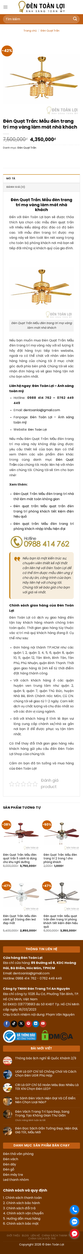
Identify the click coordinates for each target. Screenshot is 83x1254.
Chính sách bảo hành (23, 1203)
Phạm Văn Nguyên (60, 1014)
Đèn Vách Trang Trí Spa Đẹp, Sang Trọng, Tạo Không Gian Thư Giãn (42, 1113)
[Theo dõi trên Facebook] (6, 1024)
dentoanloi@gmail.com (41, 410)
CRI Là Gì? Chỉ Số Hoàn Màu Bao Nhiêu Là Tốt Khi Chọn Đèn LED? (47, 1087)
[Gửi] (75, 19)
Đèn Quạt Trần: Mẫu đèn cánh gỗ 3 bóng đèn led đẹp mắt (19, 920)
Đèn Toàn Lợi (37, 429)
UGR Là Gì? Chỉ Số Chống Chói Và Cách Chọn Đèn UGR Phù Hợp (45, 1073)
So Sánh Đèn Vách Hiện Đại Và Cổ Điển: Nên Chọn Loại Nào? (45, 1100)
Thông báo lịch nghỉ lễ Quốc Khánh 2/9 (45, 1058)
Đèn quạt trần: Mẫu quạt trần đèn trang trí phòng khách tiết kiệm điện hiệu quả (43, 511)
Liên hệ (35, 1235)
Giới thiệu (13, 1235)
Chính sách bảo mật (22, 1223)
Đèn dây (9, 1164)
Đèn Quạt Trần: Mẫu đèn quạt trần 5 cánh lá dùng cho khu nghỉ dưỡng (20, 858)
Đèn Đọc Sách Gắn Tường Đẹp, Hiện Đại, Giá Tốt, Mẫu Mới (46, 1130)
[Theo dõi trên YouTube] (43, 1024)
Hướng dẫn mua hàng (23, 1218)
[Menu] (5, 7)
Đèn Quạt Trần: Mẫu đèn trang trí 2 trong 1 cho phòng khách (60, 858)
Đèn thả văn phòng (18, 1154)
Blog (25, 1235)
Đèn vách (10, 1159)
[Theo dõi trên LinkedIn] (35, 1024)
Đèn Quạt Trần (50, 31)
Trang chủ (30, 31)
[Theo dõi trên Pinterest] (28, 1024)
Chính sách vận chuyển (25, 1213)
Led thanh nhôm (16, 1180)
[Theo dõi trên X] (21, 1024)
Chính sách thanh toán (23, 1198)
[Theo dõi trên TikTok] (14, 1024)
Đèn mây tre (13, 1175)
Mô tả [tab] (10, 178)
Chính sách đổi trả (20, 1208)
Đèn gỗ (8, 1169)
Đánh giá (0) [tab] (15, 187)
